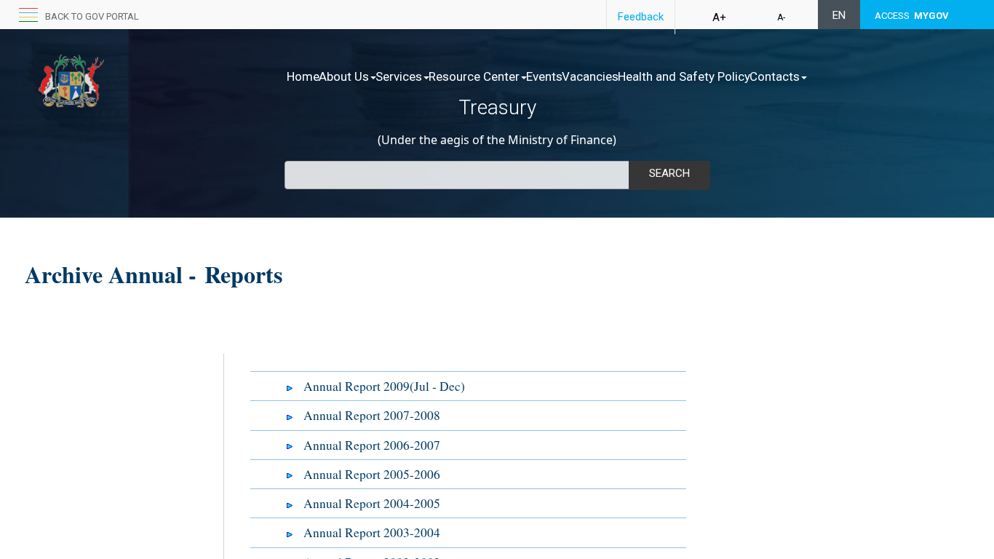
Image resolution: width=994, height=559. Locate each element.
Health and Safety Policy (684, 76)
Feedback (641, 16)
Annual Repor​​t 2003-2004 (371, 532)
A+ (719, 17)
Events (544, 76)
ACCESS (912, 15)
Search (669, 173)
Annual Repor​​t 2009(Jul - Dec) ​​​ (386, 386)
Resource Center (474, 76)
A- (781, 17)
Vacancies (590, 76)
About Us (344, 76)
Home (303, 76)
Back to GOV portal (92, 16)
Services (398, 76)
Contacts (775, 76)
